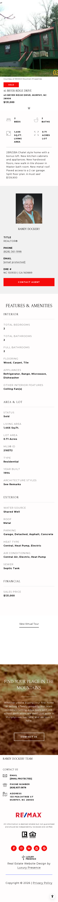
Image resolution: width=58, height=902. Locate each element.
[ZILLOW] (36, 848)
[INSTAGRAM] (21, 848)
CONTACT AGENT (29, 282)
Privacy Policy (42, 883)
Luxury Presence (29, 867)
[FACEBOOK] (14, 848)
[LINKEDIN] (29, 848)
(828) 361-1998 (13, 251)
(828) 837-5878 (18, 787)
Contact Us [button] (29, 737)
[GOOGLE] (44, 848)
